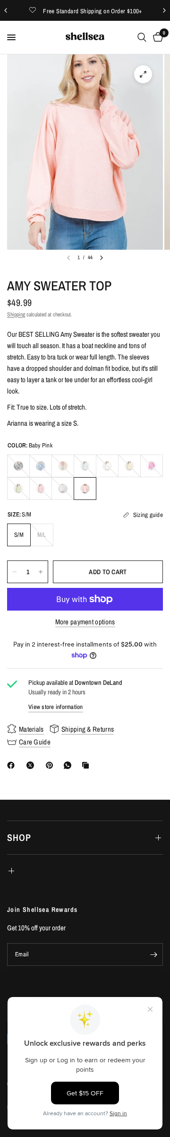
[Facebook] (12, 765)
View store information (55, 707)
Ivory (107, 466)
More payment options (85, 622)
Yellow (129, 466)
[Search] (142, 37)
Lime (18, 488)
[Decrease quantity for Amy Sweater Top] (15, 572)
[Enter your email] (153, 954)
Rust (62, 466)
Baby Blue (85, 466)
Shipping (16, 314)
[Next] (102, 258)
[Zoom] (143, 74)
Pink (151, 466)
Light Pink (40, 488)
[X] (32, 765)
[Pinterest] (51, 765)
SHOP (19, 837)
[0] (156, 37)
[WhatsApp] (69, 765)
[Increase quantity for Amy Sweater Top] (41, 572)
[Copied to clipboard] (87, 765)
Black (18, 466)
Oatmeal (62, 488)
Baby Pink (85, 488)
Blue (40, 466)
